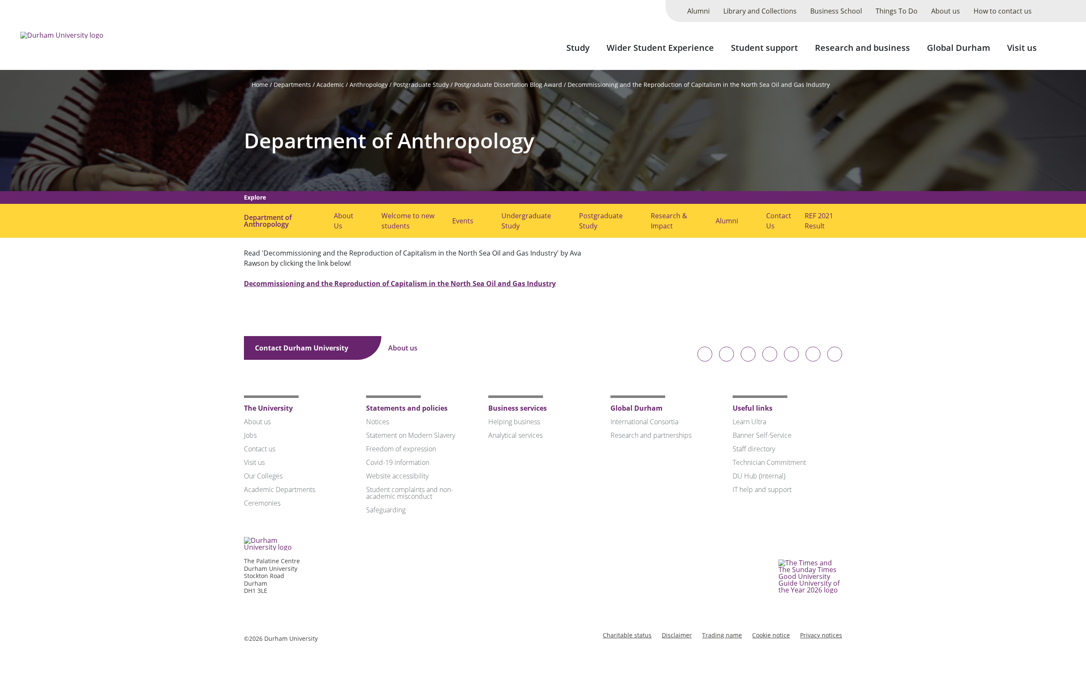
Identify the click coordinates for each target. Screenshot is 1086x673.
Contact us (259, 448)
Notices (377, 421)
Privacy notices (821, 635)
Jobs (250, 435)
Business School (836, 11)
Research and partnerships (650, 435)
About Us (343, 221)
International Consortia (644, 421)
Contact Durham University (302, 348)
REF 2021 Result (819, 221)
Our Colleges (263, 476)
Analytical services (515, 435)
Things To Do (897, 11)
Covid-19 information (397, 462)
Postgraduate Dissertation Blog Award (508, 85)
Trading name (722, 635)
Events (462, 220)
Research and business (862, 47)
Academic (330, 85)
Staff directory (754, 448)
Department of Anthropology (389, 140)
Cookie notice (771, 635)
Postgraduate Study (421, 85)
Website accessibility (397, 476)
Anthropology (369, 85)
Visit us (1022, 47)
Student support (764, 47)
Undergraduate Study (526, 221)
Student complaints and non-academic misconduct (409, 493)
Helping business (514, 421)
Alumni (698, 11)
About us (945, 11)
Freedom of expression (401, 448)
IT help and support (762, 489)
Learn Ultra (749, 421)
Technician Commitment (769, 462)
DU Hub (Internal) (759, 476)
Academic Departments (279, 489)
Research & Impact (669, 221)
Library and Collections (760, 11)
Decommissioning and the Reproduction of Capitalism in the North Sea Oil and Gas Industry (699, 85)
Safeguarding (386, 509)
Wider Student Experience (660, 47)
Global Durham (958, 47)
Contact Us (778, 221)
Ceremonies (262, 503)
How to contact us (1003, 11)
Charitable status (627, 635)
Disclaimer (677, 635)
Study (578, 47)
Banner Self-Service (762, 435)
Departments (292, 85)
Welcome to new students (407, 221)
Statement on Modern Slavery (410, 435)
